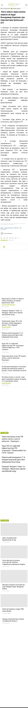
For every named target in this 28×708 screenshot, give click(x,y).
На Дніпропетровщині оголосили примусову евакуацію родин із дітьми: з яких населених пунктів (14, 369)
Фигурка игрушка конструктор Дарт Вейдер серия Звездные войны (13, 587)
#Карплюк (16, 228)
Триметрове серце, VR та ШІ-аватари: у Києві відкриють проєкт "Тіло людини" (12, 323)
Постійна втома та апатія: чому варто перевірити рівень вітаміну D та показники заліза (14, 379)
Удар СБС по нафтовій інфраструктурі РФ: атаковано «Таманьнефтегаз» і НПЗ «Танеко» (13, 346)
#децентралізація (9, 228)
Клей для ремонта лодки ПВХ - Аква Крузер (13, 610)
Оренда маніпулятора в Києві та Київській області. (13, 620)
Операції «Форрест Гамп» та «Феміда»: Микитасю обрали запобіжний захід (12, 313)
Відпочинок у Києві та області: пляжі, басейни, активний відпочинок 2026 (13, 301)
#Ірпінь (2, 228)
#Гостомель (3, 229)
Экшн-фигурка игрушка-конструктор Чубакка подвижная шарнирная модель (13, 562)
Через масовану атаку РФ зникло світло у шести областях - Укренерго (14, 358)
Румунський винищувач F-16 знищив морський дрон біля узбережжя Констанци (12, 335)
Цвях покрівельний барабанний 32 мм (9, 539)
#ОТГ (20, 228)
